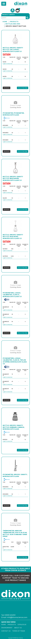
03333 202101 (10, 615)
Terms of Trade (18, 631)
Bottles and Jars (13, 24)
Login (13, 10)
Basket (19, 8)
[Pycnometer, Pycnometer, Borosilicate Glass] (15, 104)
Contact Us (6, 631)
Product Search (8, 14)
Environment (6, 628)
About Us (18, 628)
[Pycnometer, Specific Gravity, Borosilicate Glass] (15, 465)
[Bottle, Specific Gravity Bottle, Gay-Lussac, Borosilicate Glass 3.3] (15, 39)
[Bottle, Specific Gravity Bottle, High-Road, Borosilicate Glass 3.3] (15, 226)
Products (14, 21)
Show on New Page (22, 87)
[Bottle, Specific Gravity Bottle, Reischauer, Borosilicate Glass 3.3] (15, 168)
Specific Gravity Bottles (16, 26)
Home (5, 21)
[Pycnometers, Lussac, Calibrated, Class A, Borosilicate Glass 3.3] (15, 284)
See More (6, 87)
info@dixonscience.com (17, 617)
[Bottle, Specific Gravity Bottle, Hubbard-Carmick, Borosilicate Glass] (15, 416)
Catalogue (22, 624)
